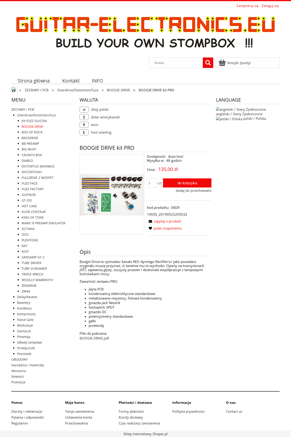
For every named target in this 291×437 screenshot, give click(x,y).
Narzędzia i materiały (27, 365)
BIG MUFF (29, 149)
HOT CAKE (29, 206)
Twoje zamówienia (79, 411)
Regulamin (19, 423)
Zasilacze (24, 331)
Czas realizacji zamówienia (139, 423)
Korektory (24, 308)
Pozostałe (24, 354)
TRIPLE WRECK (32, 274)
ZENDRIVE (29, 285)
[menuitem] (33, 80)
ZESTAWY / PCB (22, 109)
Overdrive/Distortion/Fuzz (36, 115)
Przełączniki (26, 348)
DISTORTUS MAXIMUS (38, 166)
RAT (25, 246)
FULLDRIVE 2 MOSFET (38, 177)
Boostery (23, 302)
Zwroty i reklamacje (26, 411)
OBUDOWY (19, 359)
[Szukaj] (208, 62)
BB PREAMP (30, 143)
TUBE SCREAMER (34, 268)
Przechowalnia (76, 423)
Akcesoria (18, 371)
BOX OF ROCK (32, 132)
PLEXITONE (30, 240)
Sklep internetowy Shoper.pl (145, 434)
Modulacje (25, 325)
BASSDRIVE (30, 138)
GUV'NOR (29, 194)
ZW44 (26, 291)
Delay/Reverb (27, 297)
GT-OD (27, 200)
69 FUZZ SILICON (34, 121)
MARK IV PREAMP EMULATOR (43, 223)
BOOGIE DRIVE (32, 126)
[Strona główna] (145, 33)
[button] (164, 221)
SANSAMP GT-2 (33, 257)
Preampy (23, 337)
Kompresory (26, 314)
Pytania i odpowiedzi (27, 417)
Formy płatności (131, 411)
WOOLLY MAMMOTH (37, 280)
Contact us (234, 411)
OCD (25, 234)
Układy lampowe (29, 342)
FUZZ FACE (30, 183)
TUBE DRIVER (31, 263)
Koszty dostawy (131, 417)
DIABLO (27, 160)
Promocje (18, 382)
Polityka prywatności (188, 411)
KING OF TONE (33, 217)
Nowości (17, 376)
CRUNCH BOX (32, 155)
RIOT (25, 251)
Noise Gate (25, 319)
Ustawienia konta (78, 417)
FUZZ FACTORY (33, 189)
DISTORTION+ (32, 172)
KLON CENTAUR (34, 212)
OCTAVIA (28, 229)
